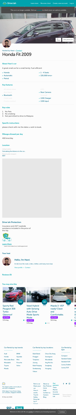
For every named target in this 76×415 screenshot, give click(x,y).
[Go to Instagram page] (69, 383)
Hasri (12, 51)
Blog (44, 397)
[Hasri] (6, 261)
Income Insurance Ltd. (56, 394)
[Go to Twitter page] (66, 383)
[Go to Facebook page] (63, 383)
